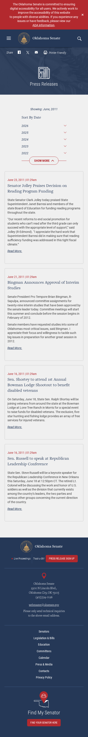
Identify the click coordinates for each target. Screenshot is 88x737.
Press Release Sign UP (62, 558)
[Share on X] (27, 52)
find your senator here (43, 722)
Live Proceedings (22, 558)
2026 (25, 126)
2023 (25, 146)
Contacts (44, 671)
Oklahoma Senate (46, 38)
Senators (44, 631)
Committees (44, 651)
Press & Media (44, 664)
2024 (25, 139)
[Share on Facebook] (19, 52)
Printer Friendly (57, 52)
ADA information (43, 25)
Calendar (44, 657)
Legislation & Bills (44, 638)
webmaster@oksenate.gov (44, 605)
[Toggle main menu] (8, 38)
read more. (14, 251)
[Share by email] (36, 52)
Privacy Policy (44, 677)
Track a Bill (38, 558)
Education (44, 644)
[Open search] (79, 38)
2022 (25, 153)
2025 (25, 133)
